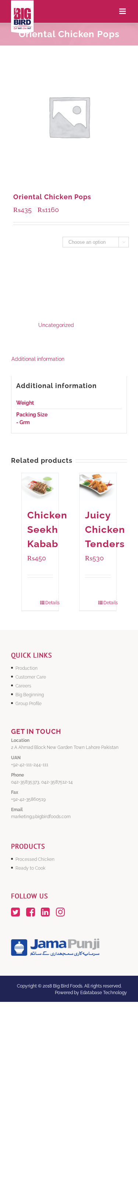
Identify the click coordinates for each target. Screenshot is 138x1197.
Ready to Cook (30, 868)
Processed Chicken (34, 859)
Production (26, 668)
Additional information (37, 359)
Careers (23, 686)
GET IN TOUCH (36, 731)
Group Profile (28, 703)
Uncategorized (56, 325)
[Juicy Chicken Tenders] (97, 487)
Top (131, 1190)
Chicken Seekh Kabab (47, 529)
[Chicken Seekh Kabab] (40, 487)
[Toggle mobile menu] (123, 11)
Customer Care (30, 677)
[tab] (69, 359)
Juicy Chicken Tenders (105, 529)
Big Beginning (29, 694)
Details (49, 602)
